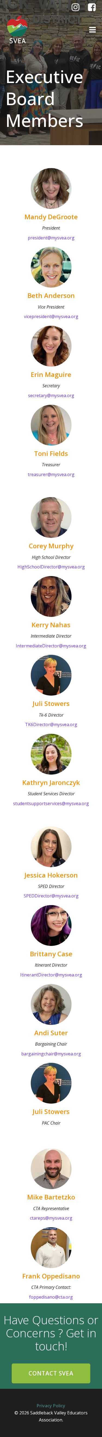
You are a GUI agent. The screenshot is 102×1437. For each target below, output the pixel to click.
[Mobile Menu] (92, 30)
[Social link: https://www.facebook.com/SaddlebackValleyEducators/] (94, 7)
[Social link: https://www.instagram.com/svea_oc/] (77, 7)
